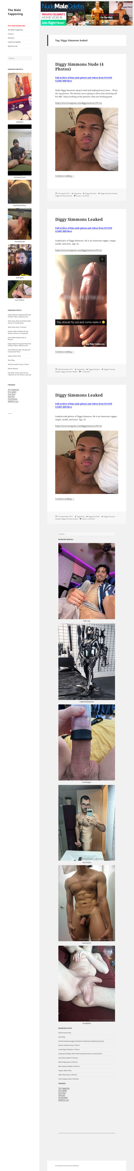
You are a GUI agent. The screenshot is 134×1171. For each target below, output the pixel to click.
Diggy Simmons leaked (108, 193)
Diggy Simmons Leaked (79, 219)
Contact (10, 34)
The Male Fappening (15, 12)
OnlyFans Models (14, 42)
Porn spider (12, 392)
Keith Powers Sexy (64, 1033)
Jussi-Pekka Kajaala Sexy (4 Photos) (17, 338)
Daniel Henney (13, 369)
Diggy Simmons (90, 193)
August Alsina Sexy (14, 356)
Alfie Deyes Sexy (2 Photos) (17, 327)
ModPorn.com (13, 401)
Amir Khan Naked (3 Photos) (68, 1058)
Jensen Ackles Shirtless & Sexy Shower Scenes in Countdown (18, 332)
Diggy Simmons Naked (69, 372)
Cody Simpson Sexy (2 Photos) (68, 1079)
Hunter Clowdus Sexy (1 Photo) (69, 1045)
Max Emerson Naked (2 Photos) (69, 1066)
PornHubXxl (12, 399)
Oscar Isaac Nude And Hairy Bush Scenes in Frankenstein (19, 322)
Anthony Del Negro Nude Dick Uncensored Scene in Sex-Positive (80, 1054)
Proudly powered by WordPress (67, 1166)
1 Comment (85, 372)
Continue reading (64, 175)
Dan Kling (11, 360)
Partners (11, 38)
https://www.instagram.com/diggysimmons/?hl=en (78, 103)
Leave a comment (82, 196)
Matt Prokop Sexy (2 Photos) (67, 1062)
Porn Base (11, 394)
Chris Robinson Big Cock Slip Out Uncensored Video (19, 351)
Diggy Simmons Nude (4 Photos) (79, 66)
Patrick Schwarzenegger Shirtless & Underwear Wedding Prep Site (81, 1041)
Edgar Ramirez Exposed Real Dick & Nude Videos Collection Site (19, 316)
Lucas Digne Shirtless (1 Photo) (69, 1049)
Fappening (77, 193)
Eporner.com (13, 46)
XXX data (11, 397)
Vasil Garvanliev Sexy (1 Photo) (18, 364)
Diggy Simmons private (63, 196)
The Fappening (13, 389)
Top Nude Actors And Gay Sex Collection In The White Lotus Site (19, 374)
